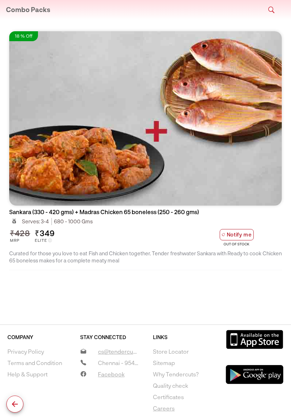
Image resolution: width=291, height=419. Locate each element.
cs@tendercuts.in (121, 351)
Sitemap (164, 362)
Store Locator (171, 351)
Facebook (111, 374)
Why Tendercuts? (176, 374)
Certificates (168, 396)
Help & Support (27, 374)
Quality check (170, 385)
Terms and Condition (34, 362)
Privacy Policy (25, 351)
